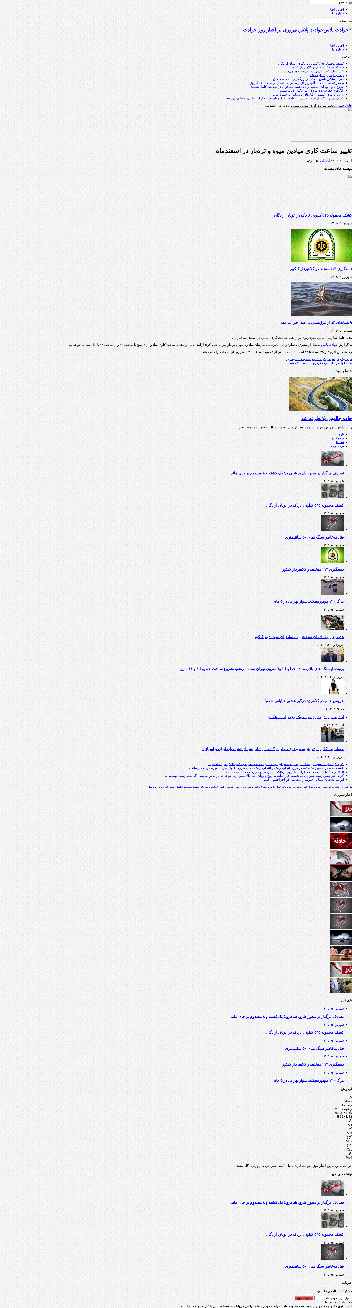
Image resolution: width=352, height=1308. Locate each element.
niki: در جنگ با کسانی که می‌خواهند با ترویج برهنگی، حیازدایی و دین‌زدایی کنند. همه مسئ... (283, 772)
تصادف (344, 787)
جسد (172, 787)
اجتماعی (339, 105)
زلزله (272, 787)
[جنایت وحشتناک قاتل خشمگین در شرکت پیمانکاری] (341, 863)
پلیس (305, 787)
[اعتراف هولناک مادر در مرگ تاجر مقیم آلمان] (341, 992)
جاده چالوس (163, 787)
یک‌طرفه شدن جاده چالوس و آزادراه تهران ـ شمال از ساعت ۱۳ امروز (297, 83)
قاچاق (251, 787)
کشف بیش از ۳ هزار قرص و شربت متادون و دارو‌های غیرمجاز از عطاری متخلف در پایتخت (283, 98)
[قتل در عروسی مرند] (341, 847)
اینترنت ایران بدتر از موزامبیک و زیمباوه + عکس (306, 717)
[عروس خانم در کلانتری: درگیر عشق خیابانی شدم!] (332, 693)
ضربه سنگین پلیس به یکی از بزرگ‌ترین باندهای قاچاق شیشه (304, 79)
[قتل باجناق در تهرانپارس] (341, 928)
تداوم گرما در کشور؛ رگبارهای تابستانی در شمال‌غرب (308, 94)
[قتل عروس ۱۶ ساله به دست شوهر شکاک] (341, 976)
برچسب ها (337, 446)
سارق (236, 787)
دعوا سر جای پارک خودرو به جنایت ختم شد (320, 363)
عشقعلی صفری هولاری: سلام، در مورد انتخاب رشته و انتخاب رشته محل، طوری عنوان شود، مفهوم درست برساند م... (265, 768)
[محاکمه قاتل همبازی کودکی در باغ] (341, 815)
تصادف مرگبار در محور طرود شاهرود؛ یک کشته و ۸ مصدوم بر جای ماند (287, 473)
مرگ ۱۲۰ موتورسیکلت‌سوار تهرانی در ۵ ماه (309, 601)
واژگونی (243, 787)
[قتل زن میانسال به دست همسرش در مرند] (341, 911)
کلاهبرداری (297, 787)
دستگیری (336, 787)
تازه (341, 434)
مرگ (310, 787)
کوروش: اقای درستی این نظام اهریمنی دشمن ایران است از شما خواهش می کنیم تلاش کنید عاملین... (276, 764)
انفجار (221, 787)
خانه (349, 105)
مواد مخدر (286, 787)
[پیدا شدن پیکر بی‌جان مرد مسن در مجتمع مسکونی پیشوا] (341, 831)
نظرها (340, 442)
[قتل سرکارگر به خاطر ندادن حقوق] (341, 895)
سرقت (317, 787)
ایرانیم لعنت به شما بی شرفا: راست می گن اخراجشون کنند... (303, 779)
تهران (278, 787)
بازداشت (258, 787)
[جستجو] (350, 3)
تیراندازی (229, 787)
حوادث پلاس (329, 344)
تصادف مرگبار (211, 787)
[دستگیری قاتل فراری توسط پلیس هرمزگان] (341, 879)
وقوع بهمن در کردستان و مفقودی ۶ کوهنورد (319, 359)
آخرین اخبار (336, 9)
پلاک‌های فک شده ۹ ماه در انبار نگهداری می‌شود (312, 90)
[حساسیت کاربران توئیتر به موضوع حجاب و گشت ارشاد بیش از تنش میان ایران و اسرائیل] (332, 741)
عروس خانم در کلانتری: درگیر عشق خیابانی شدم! (304, 701)
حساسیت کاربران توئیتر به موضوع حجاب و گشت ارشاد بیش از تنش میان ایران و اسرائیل (273, 749)
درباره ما (338, 13)
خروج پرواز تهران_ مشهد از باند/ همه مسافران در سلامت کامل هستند (297, 86)
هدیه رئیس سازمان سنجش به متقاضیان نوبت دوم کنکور (299, 637)
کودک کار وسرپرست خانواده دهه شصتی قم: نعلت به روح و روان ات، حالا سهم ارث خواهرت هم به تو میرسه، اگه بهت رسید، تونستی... (254, 775)
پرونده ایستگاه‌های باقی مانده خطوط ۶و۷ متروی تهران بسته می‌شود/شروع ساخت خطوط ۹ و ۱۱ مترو (262, 669)
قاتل (202, 787)
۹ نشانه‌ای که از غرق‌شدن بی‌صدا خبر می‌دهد (314, 71)
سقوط (196, 787)
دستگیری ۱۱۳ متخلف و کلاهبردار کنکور (317, 67)
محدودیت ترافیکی (184, 787)
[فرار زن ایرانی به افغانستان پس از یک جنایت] (341, 960)
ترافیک (266, 787)
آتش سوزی (326, 787)
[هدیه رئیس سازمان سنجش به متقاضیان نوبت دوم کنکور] (332, 629)
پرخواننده (338, 438)
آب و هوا (153, 787)
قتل (350, 787)
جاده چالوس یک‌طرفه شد (327, 75)
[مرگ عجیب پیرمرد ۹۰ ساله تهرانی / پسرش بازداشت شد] (341, 944)
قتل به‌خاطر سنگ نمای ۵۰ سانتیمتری (314, 537)
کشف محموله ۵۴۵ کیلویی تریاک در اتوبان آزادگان (311, 63)
